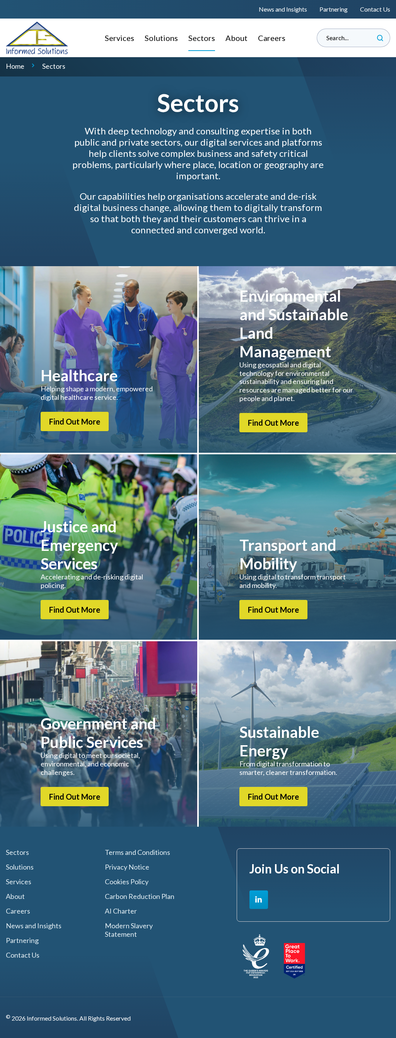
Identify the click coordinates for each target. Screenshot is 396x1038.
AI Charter (121, 911)
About (236, 37)
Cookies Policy (126, 882)
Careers (271, 37)
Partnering (333, 9)
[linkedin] (258, 899)
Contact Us (375, 9)
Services (119, 37)
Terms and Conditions (137, 852)
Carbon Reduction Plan (139, 896)
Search (380, 38)
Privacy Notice (127, 867)
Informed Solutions (37, 38)
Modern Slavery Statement (129, 930)
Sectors (201, 37)
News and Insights (283, 9)
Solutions (161, 37)
